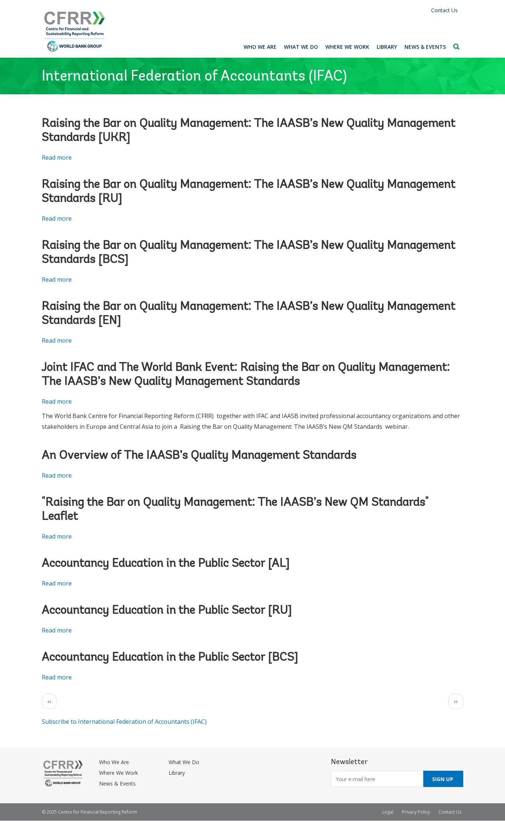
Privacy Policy (416, 812)
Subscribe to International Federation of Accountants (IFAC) (124, 721)
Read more (57, 157)
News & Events (425, 46)
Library (387, 46)
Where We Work (347, 46)
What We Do (301, 46)
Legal (387, 812)
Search (456, 46)
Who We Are (260, 46)
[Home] (75, 32)
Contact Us (444, 10)
